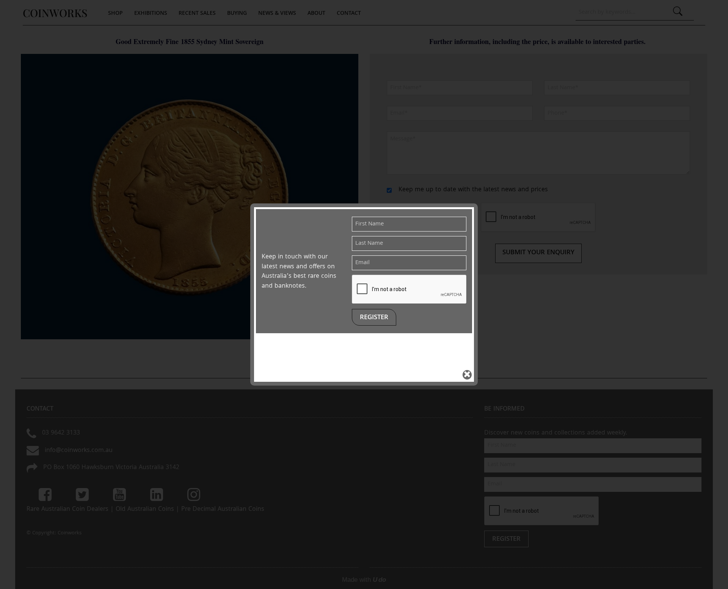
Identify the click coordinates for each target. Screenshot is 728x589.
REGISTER (374, 317)
